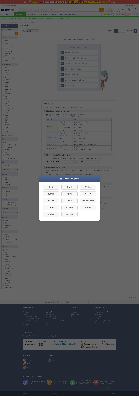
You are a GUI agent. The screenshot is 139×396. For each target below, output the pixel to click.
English (69, 187)
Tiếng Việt (69, 214)
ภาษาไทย (51, 214)
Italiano (51, 207)
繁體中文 (51, 194)
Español (88, 194)
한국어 (69, 194)
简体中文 (88, 187)
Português (69, 207)
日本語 (51, 187)
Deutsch (51, 201)
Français (69, 201)
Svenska (88, 207)
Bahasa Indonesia (88, 201)
